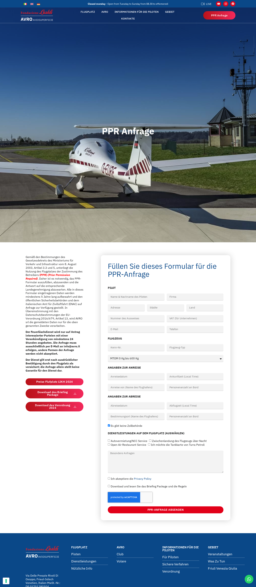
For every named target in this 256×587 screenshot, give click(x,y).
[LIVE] (203, 4)
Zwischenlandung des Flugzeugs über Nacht (179, 441)
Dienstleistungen (83, 561)
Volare (121, 561)
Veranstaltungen (220, 554)
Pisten (76, 554)
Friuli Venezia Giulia (222, 568)
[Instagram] (225, 3)
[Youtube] (218, 3)
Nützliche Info (81, 568)
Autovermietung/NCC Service (129, 441)
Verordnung (171, 571)
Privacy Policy (142, 478)
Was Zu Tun (216, 561)
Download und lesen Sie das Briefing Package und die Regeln (149, 486)
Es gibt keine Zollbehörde (126, 426)
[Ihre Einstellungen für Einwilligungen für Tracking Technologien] (6, 581)
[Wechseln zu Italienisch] (25, 3)
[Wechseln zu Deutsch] (38, 3)
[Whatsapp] (249, 579)
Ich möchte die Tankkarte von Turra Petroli (178, 445)
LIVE (209, 4)
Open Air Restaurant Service (128, 445)
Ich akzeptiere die (131, 478)
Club (120, 554)
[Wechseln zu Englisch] (32, 3)
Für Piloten (170, 557)
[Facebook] (232, 3)
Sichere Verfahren (175, 564)
